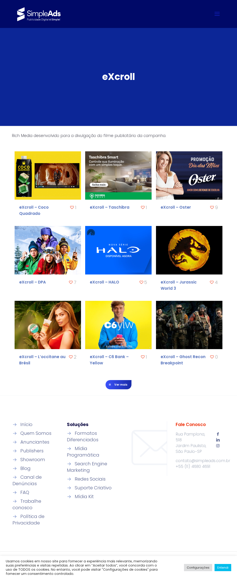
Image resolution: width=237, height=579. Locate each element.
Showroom (32, 459)
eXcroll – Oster (176, 207)
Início (26, 424)
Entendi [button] (222, 567)
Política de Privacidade (28, 519)
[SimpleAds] (39, 14)
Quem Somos (35, 433)
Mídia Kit (84, 496)
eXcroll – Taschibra (109, 207)
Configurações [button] (198, 567)
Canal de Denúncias (27, 480)
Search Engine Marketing (87, 466)
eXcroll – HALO (104, 282)
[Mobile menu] (217, 14)
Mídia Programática (83, 451)
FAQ (24, 492)
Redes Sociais (90, 479)
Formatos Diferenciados (82, 436)
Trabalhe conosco (26, 504)
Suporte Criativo (93, 488)
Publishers (32, 451)
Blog (25, 468)
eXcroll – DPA (32, 282)
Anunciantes (34, 442)
